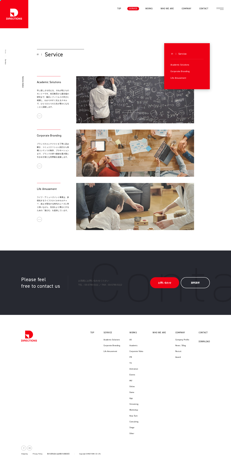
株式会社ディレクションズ (14, 14)
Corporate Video (136, 351)
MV (130, 380)
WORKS (133, 332)
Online (132, 386)
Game (131, 392)
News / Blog (180, 345)
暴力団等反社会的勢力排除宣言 (58, 454)
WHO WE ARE (159, 332)
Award (178, 357)
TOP (92, 332)
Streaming (133, 404)
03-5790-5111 (91, 284)
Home (6, 52)
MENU (220, 8)
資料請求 (195, 282)
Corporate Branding (180, 71)
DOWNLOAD (204, 341)
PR (130, 357)
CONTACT (203, 332)
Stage (131, 427)
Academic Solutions (179, 64)
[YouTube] (29, 448)
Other (131, 433)
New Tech (133, 416)
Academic (133, 345)
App (131, 398)
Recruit (178, 351)
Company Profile (182, 339)
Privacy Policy (38, 454)
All (130, 339)
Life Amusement (178, 77)
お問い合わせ (164, 282)
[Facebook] (23, 448)
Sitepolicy (24, 454)
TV (130, 363)
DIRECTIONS (29, 336)
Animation (133, 369)
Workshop (133, 410)
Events (132, 374)
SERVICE (108, 332)
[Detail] (39, 115)
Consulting (133, 421)
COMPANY (180, 332)
